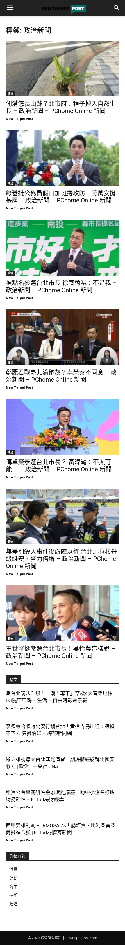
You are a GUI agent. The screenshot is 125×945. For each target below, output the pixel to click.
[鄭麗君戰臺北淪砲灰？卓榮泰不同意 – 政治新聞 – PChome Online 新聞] (62, 337)
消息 (10, 94)
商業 (13, 886)
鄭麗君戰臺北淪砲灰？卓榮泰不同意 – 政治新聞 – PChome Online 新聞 (61, 376)
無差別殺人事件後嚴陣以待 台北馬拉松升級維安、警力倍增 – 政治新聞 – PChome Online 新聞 (61, 558)
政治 (10, 183)
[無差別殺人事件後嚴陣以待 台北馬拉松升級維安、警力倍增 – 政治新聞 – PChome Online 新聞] (62, 517)
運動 (13, 877)
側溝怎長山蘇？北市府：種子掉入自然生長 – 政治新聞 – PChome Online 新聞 (61, 107)
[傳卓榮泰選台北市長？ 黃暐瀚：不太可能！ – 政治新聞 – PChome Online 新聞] (62, 427)
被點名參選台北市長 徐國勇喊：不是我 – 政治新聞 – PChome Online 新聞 (61, 286)
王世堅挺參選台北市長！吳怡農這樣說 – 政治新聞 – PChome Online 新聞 (60, 652)
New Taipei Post (19, 118)
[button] (117, 8)
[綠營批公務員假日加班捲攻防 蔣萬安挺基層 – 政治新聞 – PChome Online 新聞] (62, 158)
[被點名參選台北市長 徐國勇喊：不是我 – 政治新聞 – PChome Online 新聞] (62, 248)
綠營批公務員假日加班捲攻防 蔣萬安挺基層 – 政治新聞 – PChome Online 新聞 (61, 197)
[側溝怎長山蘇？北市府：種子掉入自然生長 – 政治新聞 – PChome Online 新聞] (62, 68)
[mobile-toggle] (10, 8)
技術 (13, 895)
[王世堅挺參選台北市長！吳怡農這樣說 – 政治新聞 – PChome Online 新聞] (62, 613)
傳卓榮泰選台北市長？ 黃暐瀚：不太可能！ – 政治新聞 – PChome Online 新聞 (59, 466)
